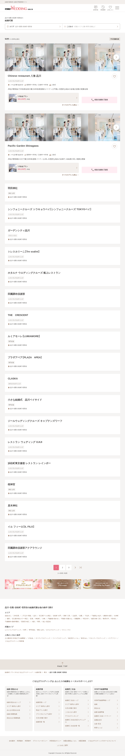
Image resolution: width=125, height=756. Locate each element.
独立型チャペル (73, 638)
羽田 (38, 621)
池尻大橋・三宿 (96, 619)
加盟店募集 (82, 741)
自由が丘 (8, 616)
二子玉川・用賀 (26, 616)
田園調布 (77, 619)
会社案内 (12, 741)
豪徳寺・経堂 (108, 616)
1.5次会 (30, 638)
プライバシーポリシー (40, 741)
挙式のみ (84, 638)
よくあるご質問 (62, 745)
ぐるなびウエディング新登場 (14, 641)
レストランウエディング (13, 630)
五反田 (75, 616)
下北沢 (87, 616)
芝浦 (31, 619)
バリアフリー (112, 638)
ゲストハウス (66, 630)
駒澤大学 (106, 619)
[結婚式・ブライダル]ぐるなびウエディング (19, 672)
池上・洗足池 (46, 621)
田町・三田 (66, 616)
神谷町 (37, 619)
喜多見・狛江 (25, 621)
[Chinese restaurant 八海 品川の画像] (62, 57)
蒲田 (8, 619)
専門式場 (32, 630)
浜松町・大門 (57, 616)
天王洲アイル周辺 (45, 616)
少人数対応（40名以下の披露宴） (15, 638)
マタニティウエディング (97, 638)
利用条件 (28, 741)
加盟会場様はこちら (70, 741)
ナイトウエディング (59, 638)
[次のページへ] (75, 567)
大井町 (116, 616)
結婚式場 (38, 672)
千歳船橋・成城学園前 (12, 621)
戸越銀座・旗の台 (53, 619)
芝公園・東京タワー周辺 (20, 619)
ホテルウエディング (52, 630)
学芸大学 (86, 619)
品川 (34, 616)
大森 (33, 621)
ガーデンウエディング (43, 638)
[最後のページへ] (80, 567)
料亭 (24, 630)
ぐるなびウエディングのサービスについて (102, 741)
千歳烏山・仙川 (96, 616)
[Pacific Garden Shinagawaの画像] (62, 127)
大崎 (43, 619)
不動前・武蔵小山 (66, 619)
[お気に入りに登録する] (114, 76)
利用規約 (20, 741)
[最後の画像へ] (116, 57)
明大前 (113, 619)
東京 (45, 672)
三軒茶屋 (16, 616)
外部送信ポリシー (55, 741)
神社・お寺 (40, 630)
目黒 (80, 616)
